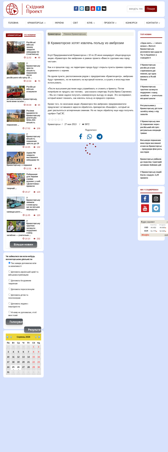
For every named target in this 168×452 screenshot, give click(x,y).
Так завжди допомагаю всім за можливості (22, 264)
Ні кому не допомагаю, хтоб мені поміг (22, 314)
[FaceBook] (81, 138)
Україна (59, 23)
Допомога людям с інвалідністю (18, 305)
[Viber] (90, 138)
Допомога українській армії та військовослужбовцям (23, 273)
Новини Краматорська (75, 34)
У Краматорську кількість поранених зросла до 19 (33, 139)
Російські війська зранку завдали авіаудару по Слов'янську (32, 48)
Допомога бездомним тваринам (19, 282)
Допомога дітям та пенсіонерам (18, 296)
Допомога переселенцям (22, 289)
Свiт (75, 23)
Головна (13, 23)
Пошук (151, 8)
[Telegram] (100, 138)
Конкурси (131, 23)
